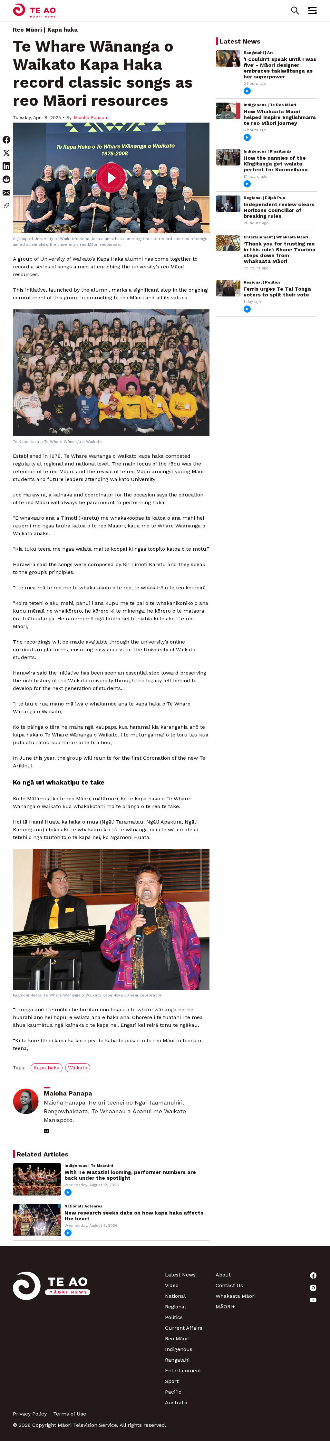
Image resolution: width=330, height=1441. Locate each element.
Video (172, 1285)
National (175, 1296)
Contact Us (229, 1285)
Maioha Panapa (90, 117)
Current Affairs (183, 1328)
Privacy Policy (30, 1414)
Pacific (173, 1392)
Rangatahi (177, 1360)
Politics (174, 1317)
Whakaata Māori (236, 1296)
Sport (172, 1381)
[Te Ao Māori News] (51, 1339)
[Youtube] (292, 1300)
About (223, 1275)
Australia (176, 1402)
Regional (175, 1307)
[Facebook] (292, 1275)
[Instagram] (292, 1288)
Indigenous (178, 1349)
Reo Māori (27, 29)
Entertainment (183, 1370)
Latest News (180, 1275)
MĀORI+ (225, 1307)
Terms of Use (69, 1414)
